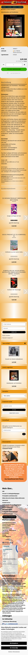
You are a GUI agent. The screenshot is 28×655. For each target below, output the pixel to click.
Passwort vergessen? (7, 338)
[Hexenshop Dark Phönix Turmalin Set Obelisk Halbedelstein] (14, 351)
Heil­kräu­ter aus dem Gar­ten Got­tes (14, 252)
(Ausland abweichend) (17, 52)
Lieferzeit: (3, 51)
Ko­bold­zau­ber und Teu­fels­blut (14, 383)
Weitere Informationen (14, 652)
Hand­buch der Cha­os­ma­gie (14, 289)
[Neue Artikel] (25, 343)
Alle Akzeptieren (14, 643)
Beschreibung (6, 82)
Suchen (14, 409)
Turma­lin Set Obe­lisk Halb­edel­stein (14, 359)
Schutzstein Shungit (7, 448)
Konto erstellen (6, 335)
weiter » (15, 7)
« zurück (9, 7)
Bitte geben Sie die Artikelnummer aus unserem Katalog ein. (12, 426)
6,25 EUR (14, 362)
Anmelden (14, 332)
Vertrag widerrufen (9, 517)
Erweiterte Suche (14, 413)
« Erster (4, 7)
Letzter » (20, 7)
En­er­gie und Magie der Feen (14, 216)
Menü (2, 2)
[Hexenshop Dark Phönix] (14, 2)
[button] (3, 65)
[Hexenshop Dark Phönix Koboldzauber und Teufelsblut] (14, 26)
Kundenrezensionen (8, 188)
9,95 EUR (14, 386)
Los (24, 434)
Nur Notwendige (14, 648)
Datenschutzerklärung (6, 640)
